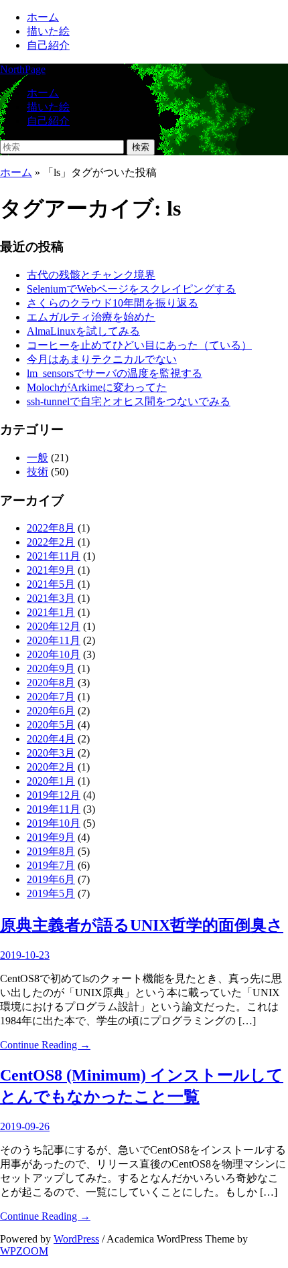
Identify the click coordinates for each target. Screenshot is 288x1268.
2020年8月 (51, 682)
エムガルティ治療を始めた (91, 317)
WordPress (76, 1239)
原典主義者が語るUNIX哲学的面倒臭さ (141, 925)
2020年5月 (51, 724)
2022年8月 (51, 528)
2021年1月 (51, 612)
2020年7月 (51, 696)
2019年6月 (51, 879)
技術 (37, 471)
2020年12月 (53, 626)
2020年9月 (51, 668)
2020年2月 (51, 767)
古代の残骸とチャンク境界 (91, 275)
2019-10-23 (25, 955)
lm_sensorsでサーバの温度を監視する (114, 373)
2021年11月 (53, 556)
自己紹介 (48, 45)
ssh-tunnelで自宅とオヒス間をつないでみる (128, 401)
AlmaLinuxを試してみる (83, 331)
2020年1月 (51, 781)
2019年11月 (53, 809)
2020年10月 (53, 654)
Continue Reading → (45, 1044)
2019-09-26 (25, 1126)
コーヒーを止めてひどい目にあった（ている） (139, 345)
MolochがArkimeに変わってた (97, 387)
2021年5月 (51, 584)
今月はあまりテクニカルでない (102, 359)
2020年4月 (51, 738)
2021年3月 (51, 598)
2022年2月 (51, 542)
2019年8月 (51, 851)
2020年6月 (51, 710)
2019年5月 (51, 893)
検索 (140, 147)
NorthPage (23, 69)
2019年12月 (53, 795)
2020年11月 (53, 640)
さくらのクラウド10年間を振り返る (112, 303)
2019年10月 (53, 823)
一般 (37, 457)
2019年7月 (51, 865)
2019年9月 (51, 837)
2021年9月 (51, 570)
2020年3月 (51, 753)
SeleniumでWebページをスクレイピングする (131, 289)
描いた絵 (48, 31)
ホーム (43, 17)
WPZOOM (24, 1251)
